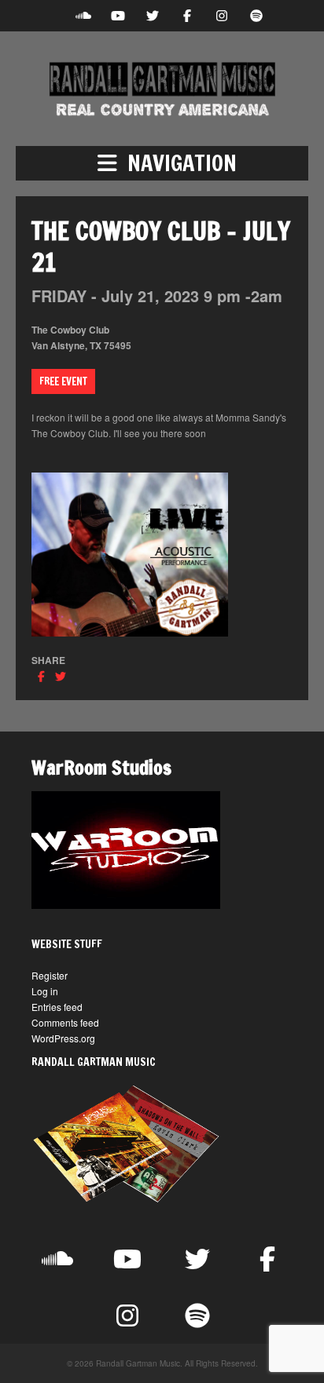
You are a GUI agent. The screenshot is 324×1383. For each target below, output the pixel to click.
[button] (162, 163)
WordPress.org (63, 1038)
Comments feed (65, 1022)
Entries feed (57, 1006)
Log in (44, 991)
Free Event (63, 381)
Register (49, 975)
